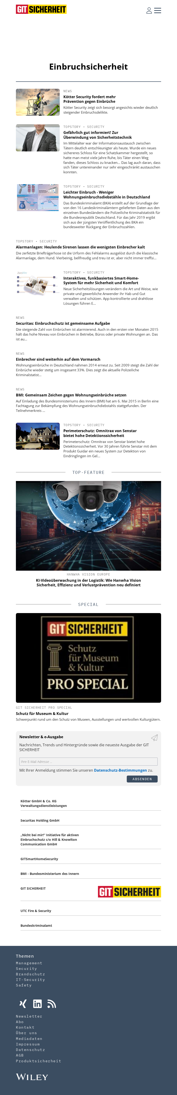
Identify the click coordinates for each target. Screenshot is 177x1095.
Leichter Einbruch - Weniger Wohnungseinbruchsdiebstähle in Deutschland (106, 195)
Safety (24, 985)
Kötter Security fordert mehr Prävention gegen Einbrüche (89, 99)
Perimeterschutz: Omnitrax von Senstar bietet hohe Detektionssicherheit (100, 433)
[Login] (149, 10)
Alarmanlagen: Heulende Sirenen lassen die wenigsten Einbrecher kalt (80, 247)
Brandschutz (30, 974)
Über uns (26, 1032)
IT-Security (30, 979)
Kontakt (25, 1027)
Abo (20, 1021)
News (67, 91)
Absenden (142, 779)
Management (29, 963)
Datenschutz (30, 1049)
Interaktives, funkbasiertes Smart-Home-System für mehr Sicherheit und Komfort (101, 281)
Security (95, 127)
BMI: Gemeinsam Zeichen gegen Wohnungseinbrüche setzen (71, 395)
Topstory (72, 127)
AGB (20, 1055)
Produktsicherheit (38, 1061)
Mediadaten (29, 1038)
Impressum (28, 1044)
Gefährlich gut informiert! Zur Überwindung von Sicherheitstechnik (97, 135)
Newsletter (29, 1016)
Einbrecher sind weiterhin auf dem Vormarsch (58, 359)
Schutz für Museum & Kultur (42, 713)
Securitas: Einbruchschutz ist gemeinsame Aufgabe (63, 323)
